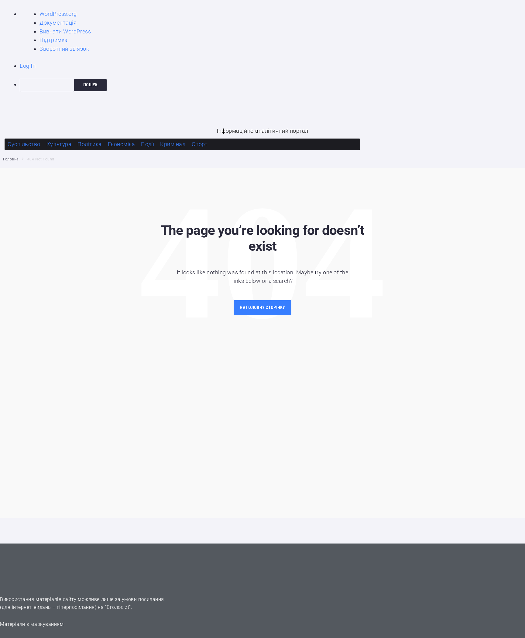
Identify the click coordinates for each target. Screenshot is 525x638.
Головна (11, 159)
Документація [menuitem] (58, 22)
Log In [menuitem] (28, 66)
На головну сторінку (262, 307)
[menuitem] (272, 85)
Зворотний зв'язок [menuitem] (64, 49)
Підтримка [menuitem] (53, 40)
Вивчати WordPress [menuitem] (65, 31)
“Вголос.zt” (118, 607)
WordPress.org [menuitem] (58, 14)
